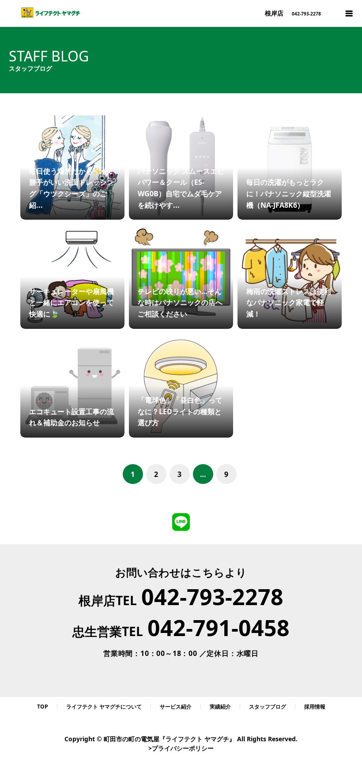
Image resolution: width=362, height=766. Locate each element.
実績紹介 (220, 706)
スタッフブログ (267, 706)
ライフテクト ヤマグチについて (104, 706)
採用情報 (314, 706)
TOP (42, 706)
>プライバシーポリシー (181, 748)
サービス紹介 (176, 706)
